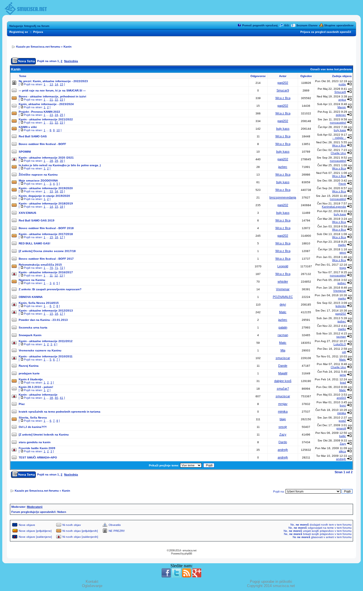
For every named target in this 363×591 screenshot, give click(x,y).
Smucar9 (283, 90)
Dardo (282, 442)
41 (61, 397)
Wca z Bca (282, 98)
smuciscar (283, 358)
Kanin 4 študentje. (31, 379)
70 (51, 267)
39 (51, 397)
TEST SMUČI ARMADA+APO (38, 457)
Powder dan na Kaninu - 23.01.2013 (43, 319)
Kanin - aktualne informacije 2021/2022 (46, 119)
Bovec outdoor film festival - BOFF (42, 144)
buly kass (283, 128)
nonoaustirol (338, 122)
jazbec (282, 166)
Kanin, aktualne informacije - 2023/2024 (46, 104)
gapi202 (282, 82)
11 (51, 275)
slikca (342, 451)
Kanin (67, 46)
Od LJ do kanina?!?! (33, 426)
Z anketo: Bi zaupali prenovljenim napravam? (50, 289)
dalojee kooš (283, 381)
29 (56, 160)
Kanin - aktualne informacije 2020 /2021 (46, 157)
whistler (283, 281)
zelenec (341, 114)
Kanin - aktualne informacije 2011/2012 (46, 341)
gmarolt (341, 428)
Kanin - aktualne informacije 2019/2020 (46, 188)
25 (61, 114)
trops (342, 267)
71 (56, 267)
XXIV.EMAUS (27, 212)
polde (342, 84)
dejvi (283, 304)
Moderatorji (35, 506)
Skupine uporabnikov (339, 25)
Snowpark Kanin (30, 335)
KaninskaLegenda (334, 206)
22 (56, 99)
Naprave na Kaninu (32, 279)
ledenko (340, 306)
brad (343, 382)
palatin (282, 327)
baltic (342, 436)
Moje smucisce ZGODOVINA (38, 180)
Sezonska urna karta (33, 327)
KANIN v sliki (28, 127)
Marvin (341, 107)
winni (342, 252)
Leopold (282, 266)
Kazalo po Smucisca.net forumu (38, 46)
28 (51, 160)
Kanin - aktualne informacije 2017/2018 (46, 234)
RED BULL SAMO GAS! (34, 243)
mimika (283, 411)
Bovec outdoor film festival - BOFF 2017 (46, 258)
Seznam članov (307, 25)
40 (56, 397)
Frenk (342, 183)
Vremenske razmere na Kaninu (40, 350)
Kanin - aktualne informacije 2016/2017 (46, 272)
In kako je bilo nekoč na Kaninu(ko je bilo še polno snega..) (60, 165)
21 (51, 99)
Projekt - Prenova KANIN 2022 (39, 111)
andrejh (283, 449)
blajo (283, 419)
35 (61, 191)
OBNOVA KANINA (31, 296)
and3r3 (341, 397)
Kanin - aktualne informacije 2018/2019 (46, 203)
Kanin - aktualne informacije (38, 394)
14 (56, 84)
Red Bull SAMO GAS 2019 (36, 220)
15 (61, 84)
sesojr (282, 426)
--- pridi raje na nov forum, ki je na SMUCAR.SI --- (52, 90)
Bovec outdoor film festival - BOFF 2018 (46, 228)
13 (51, 84)
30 (61, 160)
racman (283, 335)
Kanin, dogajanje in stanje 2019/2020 (44, 195)
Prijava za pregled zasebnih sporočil (325, 31)
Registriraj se (18, 31)
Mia (282, 350)
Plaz (22, 404)
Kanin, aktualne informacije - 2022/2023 (60, 81)
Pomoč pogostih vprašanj (260, 25)
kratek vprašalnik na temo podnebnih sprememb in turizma (59, 411)
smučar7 (283, 388)
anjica (342, 99)
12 (56, 275)
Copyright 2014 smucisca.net (271, 586)
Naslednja (71, 61)
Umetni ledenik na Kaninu (51, 434)
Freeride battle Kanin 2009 (37, 448)
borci (343, 405)
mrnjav (283, 404)
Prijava (38, 31)
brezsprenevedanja (282, 197)
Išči (286, 25)
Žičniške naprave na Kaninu (38, 174)
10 (58, 130)
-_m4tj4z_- (339, 137)
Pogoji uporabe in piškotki (271, 581)
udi (344, 351)
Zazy (282, 434)
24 (56, 114)
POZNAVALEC (283, 296)
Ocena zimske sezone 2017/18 (54, 251)
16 (61, 206)
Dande (282, 365)
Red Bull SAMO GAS (33, 136)
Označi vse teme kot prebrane (331, 69)
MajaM (282, 373)
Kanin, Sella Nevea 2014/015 (39, 302)
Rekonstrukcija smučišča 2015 (40, 264)
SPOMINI (25, 151)
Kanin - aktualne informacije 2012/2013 (46, 310)
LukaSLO (340, 344)
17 (61, 237)
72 (61, 267)
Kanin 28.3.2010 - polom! (36, 387)
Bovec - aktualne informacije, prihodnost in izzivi (52, 96)
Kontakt (92, 581)
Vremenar (283, 289)
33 (51, 191)
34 (56, 191)
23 (61, 99)
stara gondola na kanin (34, 442)
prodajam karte (29, 373)
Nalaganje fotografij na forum (29, 25)
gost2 (342, 420)
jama (343, 374)
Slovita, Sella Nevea (33, 417)
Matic (282, 312)
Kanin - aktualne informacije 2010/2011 (46, 356)
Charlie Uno (338, 153)
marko (342, 244)
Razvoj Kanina (29, 365)
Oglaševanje (92, 586)
